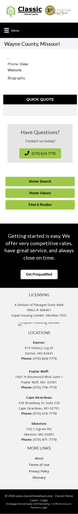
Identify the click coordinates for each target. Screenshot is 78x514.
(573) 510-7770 (45, 413)
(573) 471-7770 (45, 439)
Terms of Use (39, 464)
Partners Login (39, 507)
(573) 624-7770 (45, 358)
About (39, 458)
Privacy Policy (39, 471)
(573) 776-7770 (45, 387)
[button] (40, 153)
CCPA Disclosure (61, 503)
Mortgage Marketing (17, 503)
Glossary (39, 477)
